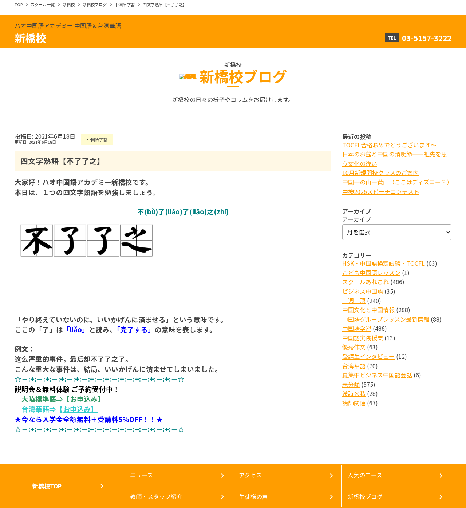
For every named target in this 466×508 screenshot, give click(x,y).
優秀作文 (354, 346)
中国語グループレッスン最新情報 (385, 319)
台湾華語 (354, 365)
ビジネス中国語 (362, 291)
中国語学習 (125, 4)
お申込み (84, 399)
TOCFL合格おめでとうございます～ (389, 144)
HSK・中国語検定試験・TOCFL (383, 263)
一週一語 (354, 300)
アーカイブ (356, 219)
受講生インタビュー (368, 356)
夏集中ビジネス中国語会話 (377, 374)
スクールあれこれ (365, 281)
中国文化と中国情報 (368, 309)
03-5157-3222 (426, 37)
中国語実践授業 (362, 337)
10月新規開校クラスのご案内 (380, 172)
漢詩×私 (354, 393)
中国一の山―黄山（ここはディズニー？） (397, 182)
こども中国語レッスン (371, 272)
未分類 (351, 384)
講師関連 (354, 402)
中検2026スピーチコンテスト (380, 191)
